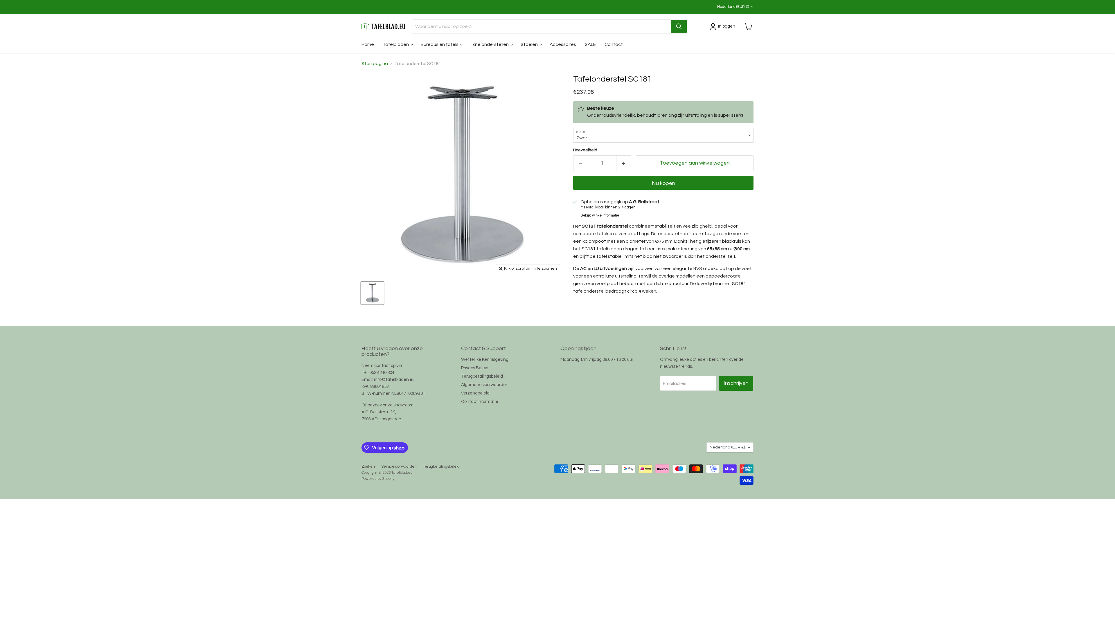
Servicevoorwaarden (399, 466)
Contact (614, 44)
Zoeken (368, 466)
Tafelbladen (396, 44)
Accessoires (563, 44)
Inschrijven (736, 383)
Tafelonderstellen (490, 44)
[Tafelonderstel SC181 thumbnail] (372, 293)
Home (368, 44)
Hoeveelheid (585, 150)
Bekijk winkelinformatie (599, 215)
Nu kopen (663, 183)
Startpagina (375, 63)
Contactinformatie (479, 401)
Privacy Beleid (474, 368)
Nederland (733, 7)
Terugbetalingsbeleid (482, 376)
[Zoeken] (679, 26)
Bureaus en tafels (440, 44)
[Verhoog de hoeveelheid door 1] (623, 163)
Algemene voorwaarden (484, 385)
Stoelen (530, 44)
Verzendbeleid (475, 393)
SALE (590, 44)
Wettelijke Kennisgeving (484, 359)
